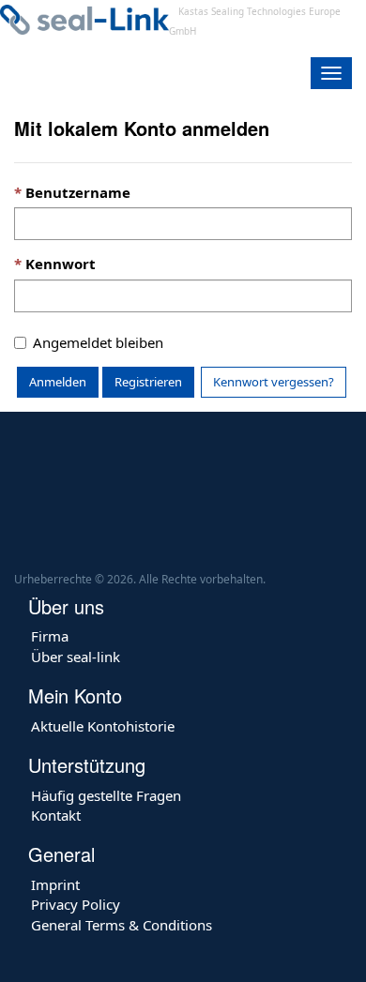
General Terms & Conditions (121, 924)
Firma (50, 636)
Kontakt (56, 815)
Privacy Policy (75, 904)
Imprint (55, 884)
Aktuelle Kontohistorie (103, 726)
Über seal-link (75, 656)
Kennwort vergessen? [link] (273, 381)
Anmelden (57, 381)
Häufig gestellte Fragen (106, 795)
